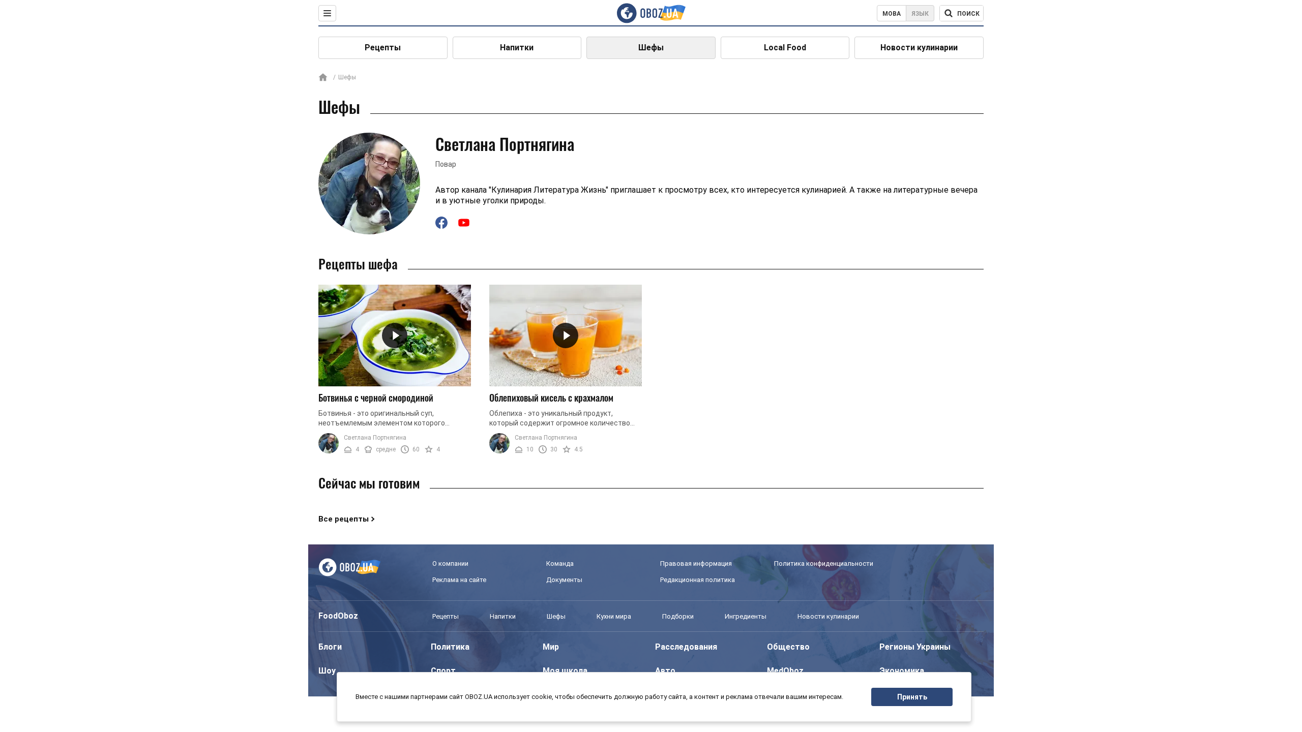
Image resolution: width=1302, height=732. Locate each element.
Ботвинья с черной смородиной (375, 397)
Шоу (327, 671)
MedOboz (785, 671)
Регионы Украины (915, 647)
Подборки (678, 616)
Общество (788, 647)
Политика (450, 647)
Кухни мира (614, 616)
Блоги (330, 647)
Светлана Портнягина (375, 437)
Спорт (443, 671)
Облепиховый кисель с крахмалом (551, 397)
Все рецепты (343, 519)
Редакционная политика (697, 580)
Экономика (901, 671)
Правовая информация (696, 563)
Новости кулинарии (919, 47)
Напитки (517, 47)
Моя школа (565, 671)
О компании (450, 563)
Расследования (686, 647)
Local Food (785, 47)
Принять (912, 697)
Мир (551, 647)
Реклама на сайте (459, 580)
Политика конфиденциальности (823, 563)
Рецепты (383, 47)
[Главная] (323, 78)
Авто (665, 671)
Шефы (651, 47)
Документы (564, 580)
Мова (891, 13)
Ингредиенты (745, 616)
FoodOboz (338, 616)
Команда (560, 563)
